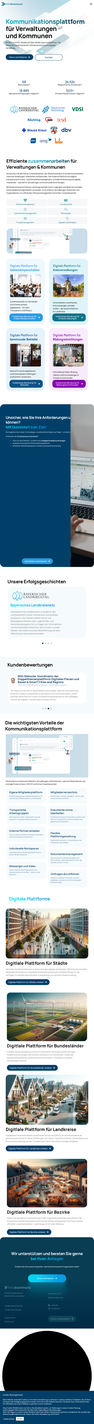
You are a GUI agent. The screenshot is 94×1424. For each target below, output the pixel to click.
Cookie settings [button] (8, 1419)
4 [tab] (51, 709)
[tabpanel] (47, 689)
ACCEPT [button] (19, 1419)
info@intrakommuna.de (13, 1306)
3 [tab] (48, 709)
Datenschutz (10, 1317)
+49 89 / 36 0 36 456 (13, 1310)
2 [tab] (46, 709)
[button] (91, 4)
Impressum (9, 1321)
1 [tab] (43, 709)
